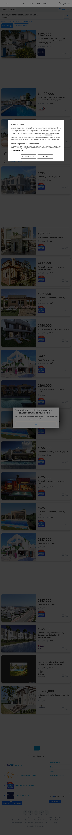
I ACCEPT (45, 156)
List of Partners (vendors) (17, 150)
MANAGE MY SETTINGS (28, 156)
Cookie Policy (48, 135)
